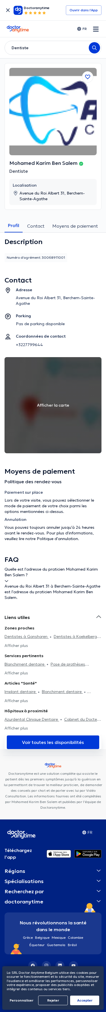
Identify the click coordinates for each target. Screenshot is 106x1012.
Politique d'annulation (57, 538)
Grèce (28, 937)
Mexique (59, 937)
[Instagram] (46, 965)
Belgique (42, 937)
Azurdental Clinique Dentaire (32, 719)
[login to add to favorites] (87, 77)
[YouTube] (73, 965)
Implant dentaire (21, 691)
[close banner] (8, 10)
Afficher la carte (53, 405)
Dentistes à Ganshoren (27, 636)
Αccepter (84, 1000)
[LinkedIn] (59, 965)
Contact (35, 226)
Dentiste (18, 171)
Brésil (72, 945)
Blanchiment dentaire (25, 664)
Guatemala (56, 945)
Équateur (37, 945)
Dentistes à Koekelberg (75, 636)
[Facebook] (32, 965)
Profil (13, 225)
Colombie (75, 937)
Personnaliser (21, 1000)
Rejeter (53, 1000)
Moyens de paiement (75, 226)
